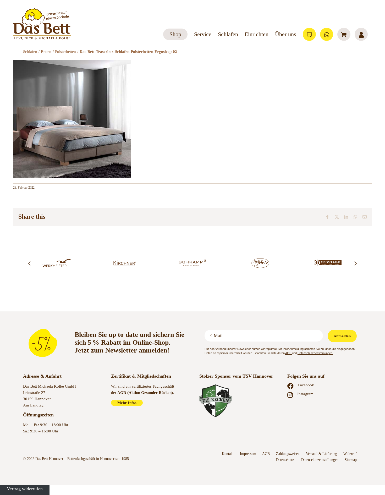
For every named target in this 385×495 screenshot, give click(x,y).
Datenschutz (285, 460)
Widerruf (350, 454)
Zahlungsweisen (288, 454)
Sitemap (351, 460)
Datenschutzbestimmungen (315, 353)
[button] (29, 263)
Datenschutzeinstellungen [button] (319, 460)
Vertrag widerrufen (25, 488)
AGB (288, 353)
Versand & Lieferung (321, 454)
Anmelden (342, 336)
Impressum (248, 454)
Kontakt (228, 454)
